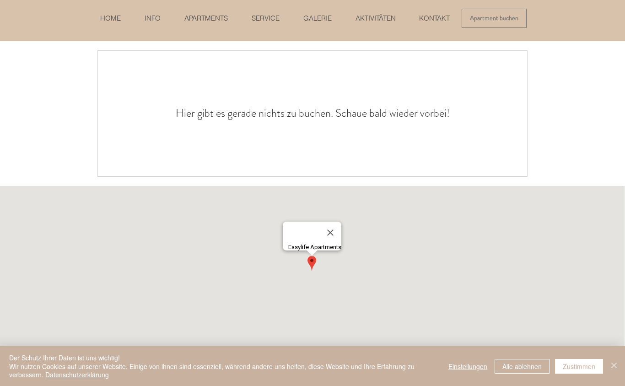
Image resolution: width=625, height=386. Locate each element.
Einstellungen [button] (467, 366)
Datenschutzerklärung (77, 374)
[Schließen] (614, 366)
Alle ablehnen (522, 366)
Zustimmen (579, 366)
